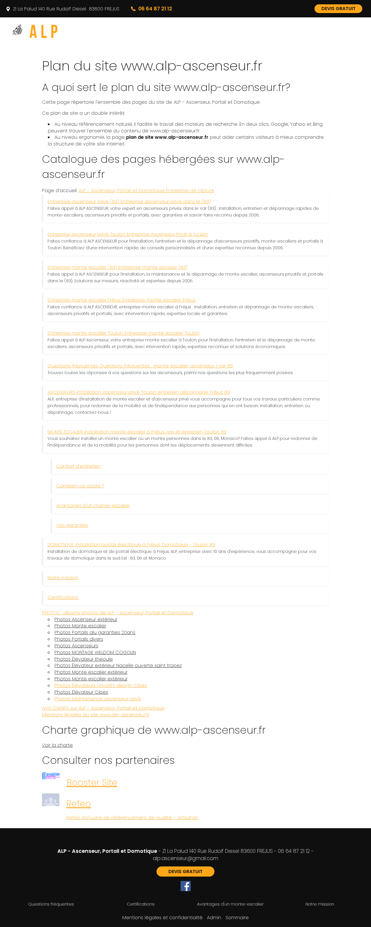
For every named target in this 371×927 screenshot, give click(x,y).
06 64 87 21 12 (294, 851)
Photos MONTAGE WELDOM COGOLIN (95, 652)
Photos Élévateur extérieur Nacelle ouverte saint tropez (118, 665)
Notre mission (63, 577)
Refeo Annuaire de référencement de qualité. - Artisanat (132, 817)
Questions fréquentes (51, 904)
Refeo (78, 803)
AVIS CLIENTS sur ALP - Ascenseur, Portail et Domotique (103, 708)
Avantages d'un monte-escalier (93, 505)
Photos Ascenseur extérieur (85, 619)
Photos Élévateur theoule (83, 659)
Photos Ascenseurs (76, 646)
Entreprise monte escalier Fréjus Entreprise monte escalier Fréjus (122, 300)
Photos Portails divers (78, 639)
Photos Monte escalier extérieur (91, 672)
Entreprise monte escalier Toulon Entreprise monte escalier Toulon (124, 333)
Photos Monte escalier (80, 626)
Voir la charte (57, 745)
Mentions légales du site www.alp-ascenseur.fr (95, 714)
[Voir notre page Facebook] (186, 886)
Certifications (63, 597)
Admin (214, 917)
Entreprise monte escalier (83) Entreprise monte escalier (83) (118, 267)
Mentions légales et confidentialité (162, 917)
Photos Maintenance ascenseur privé (97, 698)
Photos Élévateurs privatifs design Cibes (100, 685)
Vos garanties (72, 525)
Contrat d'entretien (78, 466)
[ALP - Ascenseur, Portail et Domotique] (61, 30)
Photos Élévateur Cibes (81, 692)
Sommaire (237, 917)
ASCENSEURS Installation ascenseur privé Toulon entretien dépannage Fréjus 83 (139, 392)
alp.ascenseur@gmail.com (185, 858)
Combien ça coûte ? (80, 485)
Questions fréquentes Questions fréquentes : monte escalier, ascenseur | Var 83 (140, 366)
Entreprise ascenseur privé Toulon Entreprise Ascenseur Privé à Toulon (128, 234)
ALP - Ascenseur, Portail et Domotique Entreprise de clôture (146, 190)
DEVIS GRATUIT (338, 8)
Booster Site (92, 782)
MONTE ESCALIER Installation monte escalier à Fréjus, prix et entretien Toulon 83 (137, 432)
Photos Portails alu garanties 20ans (94, 632)
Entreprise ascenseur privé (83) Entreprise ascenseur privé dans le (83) (129, 201)
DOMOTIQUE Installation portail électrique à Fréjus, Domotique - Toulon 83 (131, 544)
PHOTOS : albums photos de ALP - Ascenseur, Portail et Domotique (117, 612)
